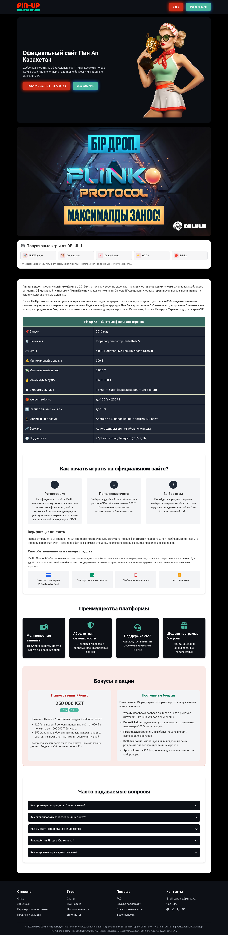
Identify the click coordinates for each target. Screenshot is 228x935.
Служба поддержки (129, 904)
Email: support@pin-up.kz (181, 898)
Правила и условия (29, 914)
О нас (20, 898)
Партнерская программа (32, 909)
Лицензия (23, 904)
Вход (176, 6)
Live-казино (74, 904)
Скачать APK (85, 86)
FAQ (119, 898)
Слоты (71, 898)
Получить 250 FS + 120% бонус (46, 86)
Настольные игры (78, 909)
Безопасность (126, 914)
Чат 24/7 (171, 904)
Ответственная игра (130, 909)
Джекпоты (74, 914)
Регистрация (198, 6)
